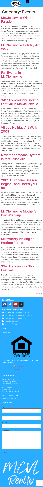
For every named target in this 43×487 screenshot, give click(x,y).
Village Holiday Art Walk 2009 (19, 129)
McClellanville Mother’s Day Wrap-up (18, 213)
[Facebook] (4, 304)
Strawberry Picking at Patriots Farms (17, 241)
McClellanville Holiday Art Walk (20, 47)
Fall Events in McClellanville (11, 74)
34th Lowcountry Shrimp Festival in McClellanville (20, 102)
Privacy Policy (7, 332)
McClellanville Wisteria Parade (18, 19)
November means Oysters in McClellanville (20, 157)
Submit (6, 452)
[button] (27, 1)
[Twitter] (10, 304)
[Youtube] (15, 304)
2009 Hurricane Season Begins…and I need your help (19, 184)
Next (39, 294)
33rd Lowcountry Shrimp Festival (20, 268)
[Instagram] (21, 304)
